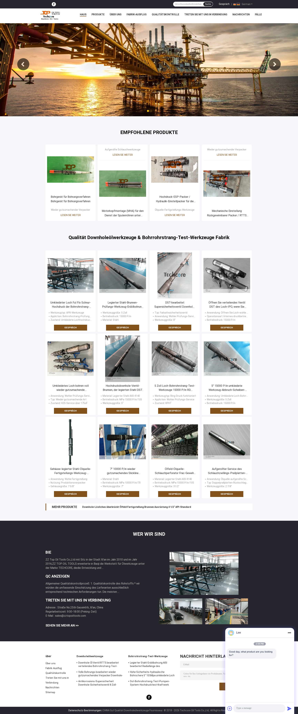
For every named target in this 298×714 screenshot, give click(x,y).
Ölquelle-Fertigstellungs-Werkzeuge (175, 209)
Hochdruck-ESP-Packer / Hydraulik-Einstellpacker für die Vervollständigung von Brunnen (175, 199)
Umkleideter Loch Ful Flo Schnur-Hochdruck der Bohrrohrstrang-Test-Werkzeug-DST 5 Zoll (70, 305)
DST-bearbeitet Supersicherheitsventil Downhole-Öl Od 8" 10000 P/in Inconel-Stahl (174, 305)
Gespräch (224, 4)
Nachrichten (241, 14)
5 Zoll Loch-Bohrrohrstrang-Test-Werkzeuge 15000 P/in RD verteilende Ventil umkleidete (175, 388)
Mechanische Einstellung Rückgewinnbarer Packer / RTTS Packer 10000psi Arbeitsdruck (227, 213)
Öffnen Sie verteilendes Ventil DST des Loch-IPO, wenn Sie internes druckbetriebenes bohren (226, 305)
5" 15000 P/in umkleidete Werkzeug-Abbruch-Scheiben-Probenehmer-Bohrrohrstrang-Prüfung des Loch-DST (227, 388)
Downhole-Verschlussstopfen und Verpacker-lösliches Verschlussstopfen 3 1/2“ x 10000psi (135, 507)
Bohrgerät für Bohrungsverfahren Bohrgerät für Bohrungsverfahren (70, 199)
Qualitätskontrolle (165, 14)
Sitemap (50, 692)
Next (275, 64)
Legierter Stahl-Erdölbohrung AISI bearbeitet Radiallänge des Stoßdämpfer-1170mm (148, 665)
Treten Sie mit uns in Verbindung (205, 14)
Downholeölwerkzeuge (90, 656)
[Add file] (229, 708)
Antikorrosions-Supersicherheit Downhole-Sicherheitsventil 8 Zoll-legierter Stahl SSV (97, 683)
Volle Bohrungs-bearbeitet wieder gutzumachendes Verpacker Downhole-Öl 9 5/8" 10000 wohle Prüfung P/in (100, 674)
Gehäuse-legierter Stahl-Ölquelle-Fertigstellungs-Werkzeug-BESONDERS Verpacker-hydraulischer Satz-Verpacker (70, 471)
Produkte (98, 14)
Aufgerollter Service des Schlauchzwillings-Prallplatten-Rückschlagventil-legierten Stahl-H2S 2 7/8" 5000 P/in (226, 471)
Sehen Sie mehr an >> (62, 625)
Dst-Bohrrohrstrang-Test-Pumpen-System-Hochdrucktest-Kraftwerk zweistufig (150, 683)
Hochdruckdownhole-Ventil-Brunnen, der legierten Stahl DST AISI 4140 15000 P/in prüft (122, 388)
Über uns (115, 14)
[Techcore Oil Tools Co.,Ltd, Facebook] (54, 4)
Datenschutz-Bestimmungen (84, 710)
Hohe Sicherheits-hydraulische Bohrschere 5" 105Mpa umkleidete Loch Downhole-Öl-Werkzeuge (152, 674)
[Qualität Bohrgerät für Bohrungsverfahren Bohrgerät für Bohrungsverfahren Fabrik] (70, 169)
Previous (23, 64)
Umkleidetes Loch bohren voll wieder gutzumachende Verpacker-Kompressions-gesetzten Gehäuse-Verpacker (70, 388)
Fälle (258, 14)
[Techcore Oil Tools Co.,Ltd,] (50, 15)
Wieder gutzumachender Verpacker (70, 209)
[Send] (289, 708)
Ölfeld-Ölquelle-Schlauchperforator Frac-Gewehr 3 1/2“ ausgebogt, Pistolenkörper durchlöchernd (175, 471)
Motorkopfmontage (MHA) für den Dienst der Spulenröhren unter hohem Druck (123, 213)
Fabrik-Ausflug (137, 14)
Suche (208, 4)
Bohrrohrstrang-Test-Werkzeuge (147, 656)
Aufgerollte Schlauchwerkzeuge (122, 149)
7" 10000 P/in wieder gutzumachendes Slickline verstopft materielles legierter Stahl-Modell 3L (122, 471)
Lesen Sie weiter (71, 215)
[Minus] (289, 633)
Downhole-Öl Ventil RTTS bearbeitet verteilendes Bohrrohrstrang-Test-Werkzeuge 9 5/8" (98, 665)
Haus (83, 14)
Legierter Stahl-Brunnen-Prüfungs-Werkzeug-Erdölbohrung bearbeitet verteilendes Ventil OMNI (122, 305)
